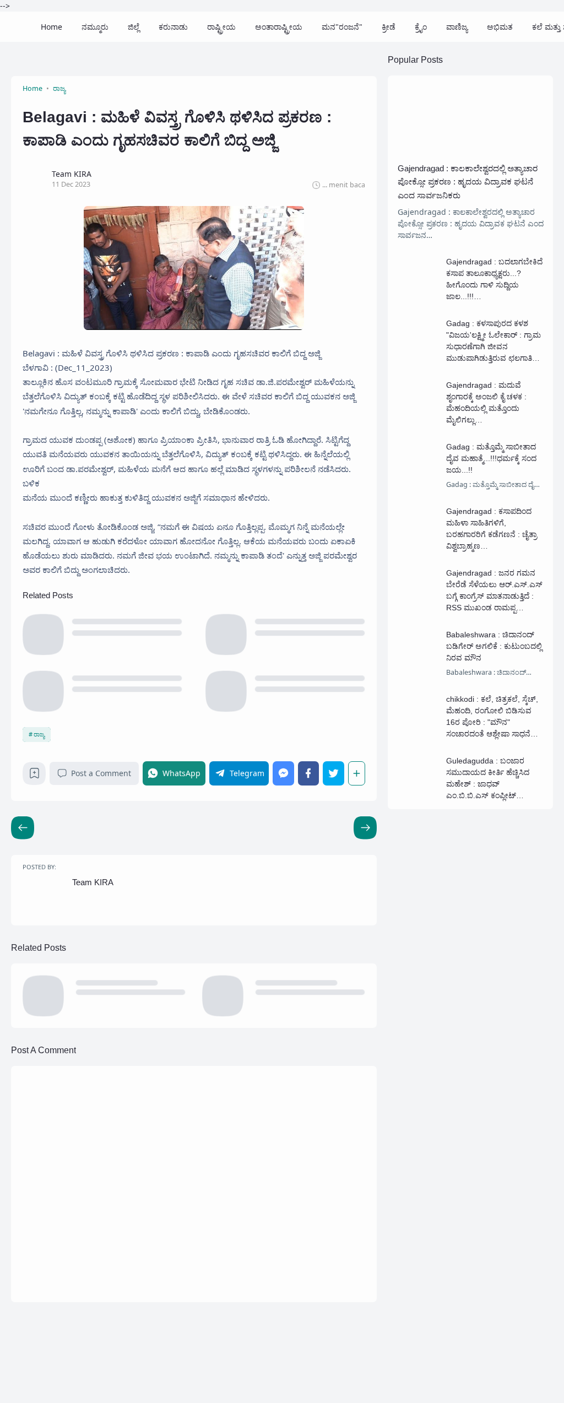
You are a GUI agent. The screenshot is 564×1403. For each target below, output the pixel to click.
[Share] (356, 773)
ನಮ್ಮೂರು (95, 26)
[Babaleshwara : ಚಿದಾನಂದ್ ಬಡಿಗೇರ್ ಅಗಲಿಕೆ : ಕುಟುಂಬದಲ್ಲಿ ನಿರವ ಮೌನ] (418, 667)
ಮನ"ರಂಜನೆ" (342, 26)
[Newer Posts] (365, 827)
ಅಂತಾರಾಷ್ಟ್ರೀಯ (278, 26)
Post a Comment (101, 773)
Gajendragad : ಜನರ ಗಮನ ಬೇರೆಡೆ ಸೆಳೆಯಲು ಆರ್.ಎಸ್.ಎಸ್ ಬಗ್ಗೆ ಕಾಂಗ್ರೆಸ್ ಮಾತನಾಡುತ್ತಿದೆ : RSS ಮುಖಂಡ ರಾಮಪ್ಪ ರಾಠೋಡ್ (494, 596)
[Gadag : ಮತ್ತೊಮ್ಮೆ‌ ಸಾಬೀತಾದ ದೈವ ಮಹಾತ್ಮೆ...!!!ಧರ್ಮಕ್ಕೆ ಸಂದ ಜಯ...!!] (418, 479)
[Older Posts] (22, 827)
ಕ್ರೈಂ (421, 26)
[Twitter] (333, 773)
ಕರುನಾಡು (173, 26)
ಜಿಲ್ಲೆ (133, 26)
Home (51, 26)
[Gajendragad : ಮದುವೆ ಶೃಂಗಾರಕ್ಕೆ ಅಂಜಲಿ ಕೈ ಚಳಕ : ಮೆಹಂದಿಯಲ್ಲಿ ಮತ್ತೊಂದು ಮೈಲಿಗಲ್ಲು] (418, 418)
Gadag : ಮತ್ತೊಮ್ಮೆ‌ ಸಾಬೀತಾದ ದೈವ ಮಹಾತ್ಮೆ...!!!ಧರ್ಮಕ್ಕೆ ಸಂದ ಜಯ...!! (491, 458)
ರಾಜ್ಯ (39, 734)
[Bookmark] (34, 776)
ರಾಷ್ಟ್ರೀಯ (221, 26)
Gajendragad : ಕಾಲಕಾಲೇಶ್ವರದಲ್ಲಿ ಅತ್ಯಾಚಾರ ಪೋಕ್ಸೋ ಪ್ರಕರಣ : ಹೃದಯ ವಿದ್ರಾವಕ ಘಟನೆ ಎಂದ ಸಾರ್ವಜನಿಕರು (468, 182)
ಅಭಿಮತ (500, 26)
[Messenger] (283, 773)
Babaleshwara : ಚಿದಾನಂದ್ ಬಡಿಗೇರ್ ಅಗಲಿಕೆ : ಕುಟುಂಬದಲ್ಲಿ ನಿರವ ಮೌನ (494, 646)
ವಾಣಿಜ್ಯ (457, 26)
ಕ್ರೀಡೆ (388, 26)
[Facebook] (308, 773)
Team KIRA (92, 882)
